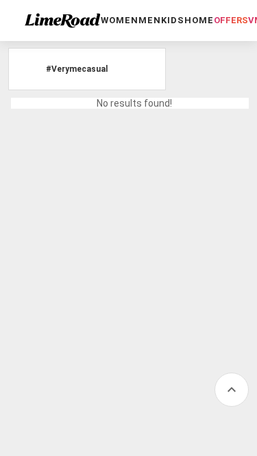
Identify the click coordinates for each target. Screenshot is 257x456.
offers (231, 20)
